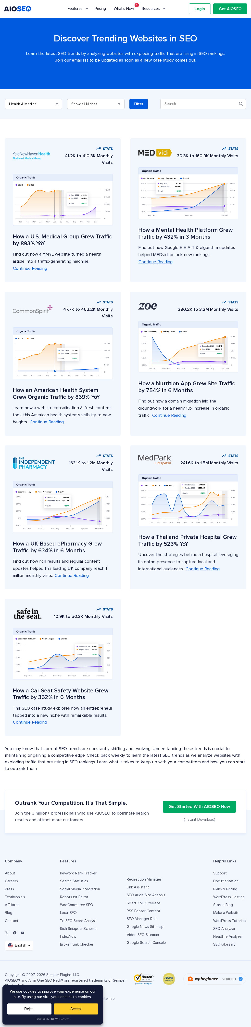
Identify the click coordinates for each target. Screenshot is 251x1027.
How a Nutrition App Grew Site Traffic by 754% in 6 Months (186, 387)
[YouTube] (23, 933)
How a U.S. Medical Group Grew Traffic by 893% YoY (62, 240)
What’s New (124, 9)
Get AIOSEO (230, 9)
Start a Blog (223, 905)
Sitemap (108, 999)
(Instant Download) (199, 819)
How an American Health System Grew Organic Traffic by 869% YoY (56, 394)
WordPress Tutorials (229, 921)
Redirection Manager (144, 879)
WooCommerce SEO (76, 905)
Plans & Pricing (225, 889)
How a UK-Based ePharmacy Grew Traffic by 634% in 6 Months (57, 547)
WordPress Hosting (229, 897)
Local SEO (68, 913)
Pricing (100, 9)
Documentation (225, 881)
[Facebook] (15, 933)
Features (75, 9)
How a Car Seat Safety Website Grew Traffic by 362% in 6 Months (60, 694)
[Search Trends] (203, 104)
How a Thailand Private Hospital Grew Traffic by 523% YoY (187, 540)
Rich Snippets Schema (78, 929)
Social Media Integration (80, 889)
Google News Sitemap (145, 927)
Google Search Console (146, 943)
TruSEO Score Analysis (78, 921)
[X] (7, 933)
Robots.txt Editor (74, 897)
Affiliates (12, 905)
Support (220, 873)
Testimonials (15, 897)
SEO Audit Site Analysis (146, 895)
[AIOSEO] (17, 9)
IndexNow (68, 936)
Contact (11, 921)
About (10, 873)
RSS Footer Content (143, 911)
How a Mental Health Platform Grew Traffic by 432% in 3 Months (185, 233)
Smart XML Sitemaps (144, 903)
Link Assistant (138, 887)
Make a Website (226, 913)
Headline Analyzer (228, 936)
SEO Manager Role (142, 919)
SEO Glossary (224, 944)
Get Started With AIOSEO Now (199, 807)
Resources (151, 9)
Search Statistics (74, 881)
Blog (8, 913)
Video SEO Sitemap (143, 935)
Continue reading (30, 268)
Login (200, 9)
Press (9, 889)
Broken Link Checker (76, 944)
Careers (11, 881)
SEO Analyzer (224, 929)
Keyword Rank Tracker (78, 873)
